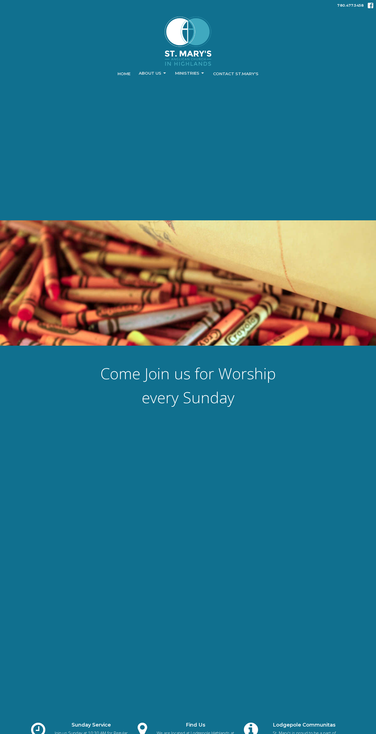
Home (124, 73)
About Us (150, 73)
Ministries (187, 73)
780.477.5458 (350, 5)
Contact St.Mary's (235, 73)
